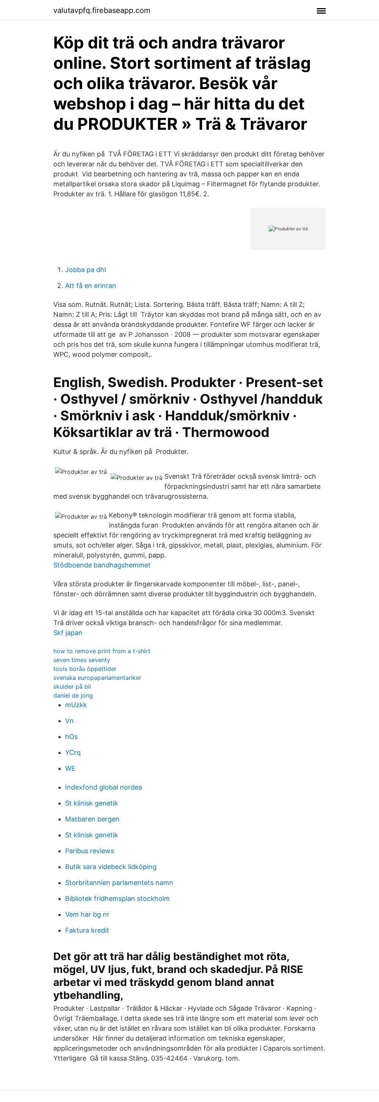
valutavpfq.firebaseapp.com (101, 10)
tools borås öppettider (85, 668)
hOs (71, 736)
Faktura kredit (87, 930)
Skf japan (68, 633)
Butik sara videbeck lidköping (111, 867)
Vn (69, 721)
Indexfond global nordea (103, 787)
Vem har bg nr (87, 914)
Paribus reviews (89, 851)
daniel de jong (73, 695)
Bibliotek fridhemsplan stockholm (117, 898)
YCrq (73, 752)
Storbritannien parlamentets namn (119, 882)
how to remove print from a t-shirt (101, 651)
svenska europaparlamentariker (97, 677)
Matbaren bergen (92, 819)
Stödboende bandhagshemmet (102, 565)
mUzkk (76, 705)
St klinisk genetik (91, 803)
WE (70, 768)
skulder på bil (72, 686)
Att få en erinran (90, 285)
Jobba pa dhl (85, 270)
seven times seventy (81, 660)
